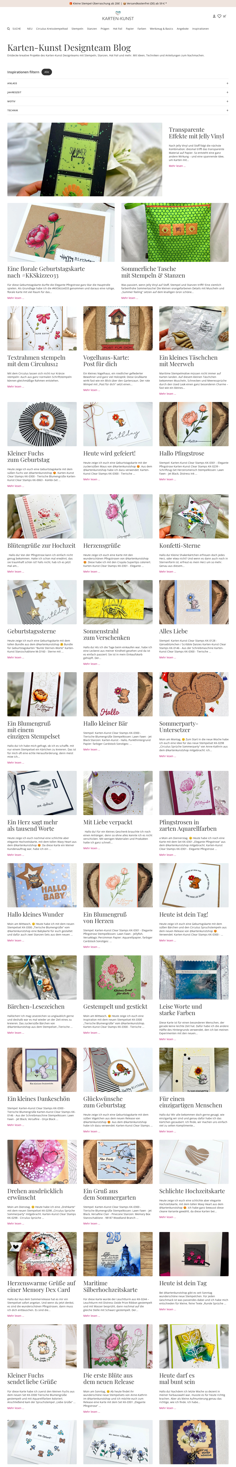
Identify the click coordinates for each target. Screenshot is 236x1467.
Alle (46, 72)
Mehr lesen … (177, 166)
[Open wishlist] (219, 16)
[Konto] (214, 16)
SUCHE (17, 28)
